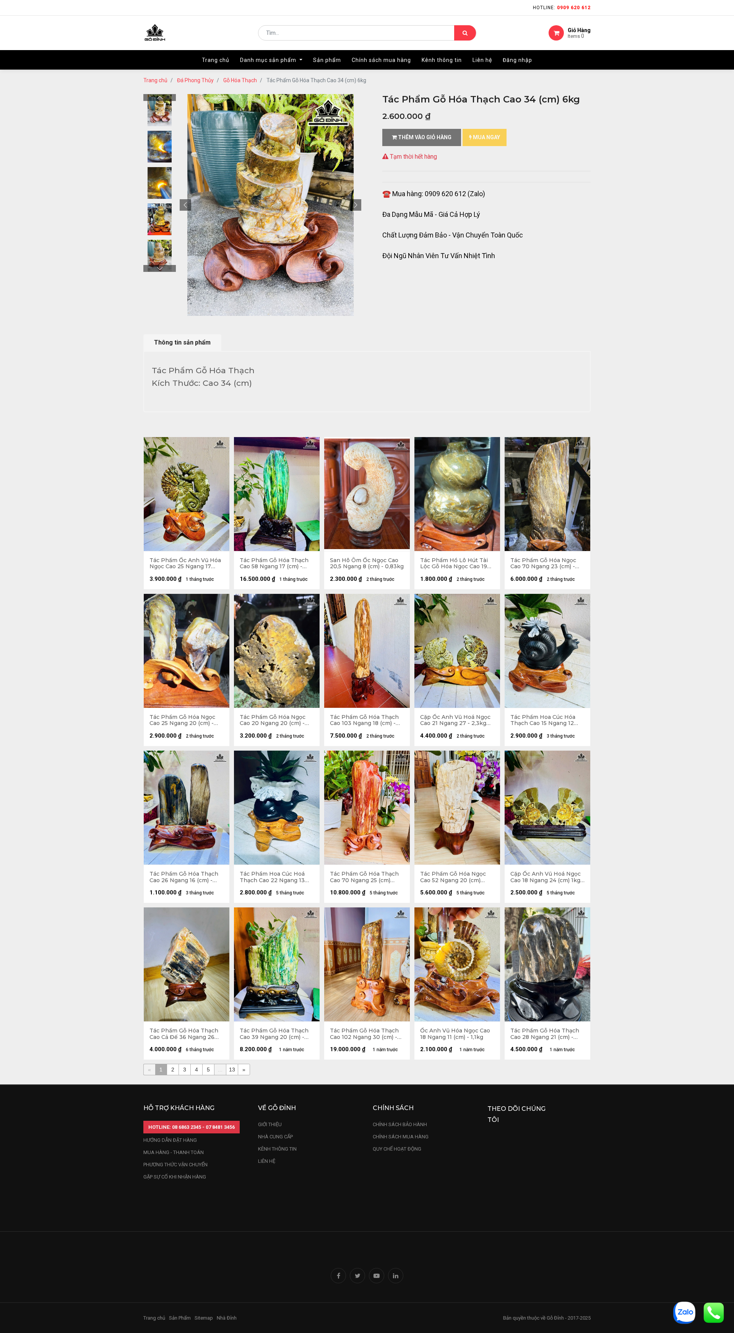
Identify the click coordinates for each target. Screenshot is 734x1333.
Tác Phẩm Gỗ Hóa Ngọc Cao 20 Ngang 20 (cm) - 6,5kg (272, 720)
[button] (185, 205)
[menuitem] (215, 60)
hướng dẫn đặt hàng (170, 1140)
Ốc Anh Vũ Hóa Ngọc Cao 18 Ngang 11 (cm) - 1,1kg (455, 1033)
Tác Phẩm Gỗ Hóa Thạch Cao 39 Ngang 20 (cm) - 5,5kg (274, 1033)
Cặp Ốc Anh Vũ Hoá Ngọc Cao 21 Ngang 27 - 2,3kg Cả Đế (455, 720)
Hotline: (562, 7)
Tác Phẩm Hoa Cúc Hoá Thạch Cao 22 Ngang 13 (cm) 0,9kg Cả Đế (272, 877)
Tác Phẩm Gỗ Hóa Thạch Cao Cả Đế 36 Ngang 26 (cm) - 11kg (183, 1033)
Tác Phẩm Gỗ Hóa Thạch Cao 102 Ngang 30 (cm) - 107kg (364, 1033)
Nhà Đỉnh (227, 1318)
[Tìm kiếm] (465, 33)
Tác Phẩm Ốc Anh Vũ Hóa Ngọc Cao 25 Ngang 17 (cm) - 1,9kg (185, 563)
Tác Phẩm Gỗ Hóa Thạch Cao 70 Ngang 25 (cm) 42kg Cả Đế (364, 877)
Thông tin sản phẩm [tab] (182, 342)
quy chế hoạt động (397, 1149)
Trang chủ (155, 80)
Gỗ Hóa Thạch (240, 80)
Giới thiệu (270, 1124)
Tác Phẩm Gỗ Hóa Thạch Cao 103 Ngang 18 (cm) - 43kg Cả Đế (364, 720)
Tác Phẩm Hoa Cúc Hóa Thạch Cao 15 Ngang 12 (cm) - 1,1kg (542, 720)
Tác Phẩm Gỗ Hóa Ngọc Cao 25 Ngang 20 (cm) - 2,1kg (182, 720)
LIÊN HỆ (266, 1161)
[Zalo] (684, 1312)
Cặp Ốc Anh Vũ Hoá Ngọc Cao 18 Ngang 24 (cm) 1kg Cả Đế (545, 877)
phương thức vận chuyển (175, 1164)
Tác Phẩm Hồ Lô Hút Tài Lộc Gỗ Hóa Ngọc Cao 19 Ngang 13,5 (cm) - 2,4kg (454, 563)
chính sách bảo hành (400, 1124)
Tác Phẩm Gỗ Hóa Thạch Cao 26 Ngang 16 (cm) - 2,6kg (183, 877)
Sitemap (204, 1318)
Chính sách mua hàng (401, 1137)
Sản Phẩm (180, 1318)
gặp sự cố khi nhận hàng (174, 1177)
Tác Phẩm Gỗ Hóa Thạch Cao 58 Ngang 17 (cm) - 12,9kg (274, 563)
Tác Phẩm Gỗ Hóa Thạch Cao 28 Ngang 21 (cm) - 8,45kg (544, 1033)
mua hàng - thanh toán (173, 1152)
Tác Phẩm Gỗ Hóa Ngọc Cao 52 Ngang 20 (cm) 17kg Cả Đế (453, 877)
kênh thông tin (277, 1149)
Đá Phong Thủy (195, 80)
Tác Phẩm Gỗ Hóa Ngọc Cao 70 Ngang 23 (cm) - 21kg (543, 563)
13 (232, 1069)
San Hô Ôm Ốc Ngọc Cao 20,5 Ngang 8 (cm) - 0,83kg (367, 563)
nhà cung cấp (275, 1137)
